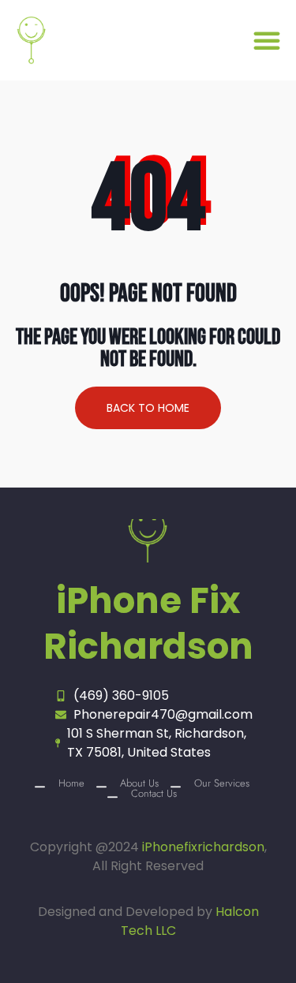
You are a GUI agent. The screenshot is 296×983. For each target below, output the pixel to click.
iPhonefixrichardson (203, 847)
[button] (266, 40)
